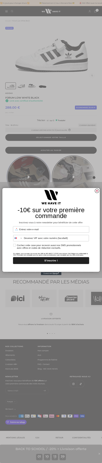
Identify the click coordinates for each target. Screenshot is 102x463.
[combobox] (17, 238)
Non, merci (51, 267)
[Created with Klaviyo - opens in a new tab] (51, 273)
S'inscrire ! (51, 260)
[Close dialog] (97, 191)
